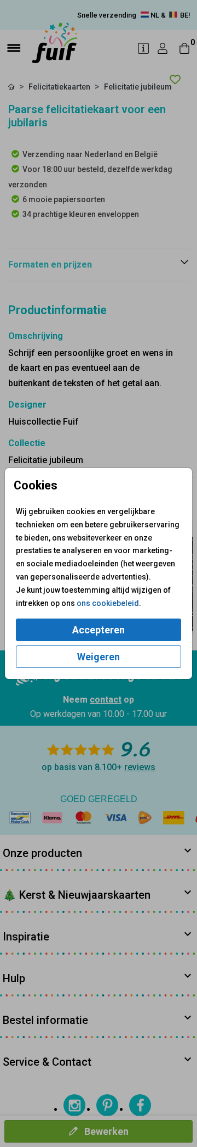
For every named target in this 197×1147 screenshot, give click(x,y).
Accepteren (98, 630)
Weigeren (98, 656)
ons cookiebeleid (108, 603)
